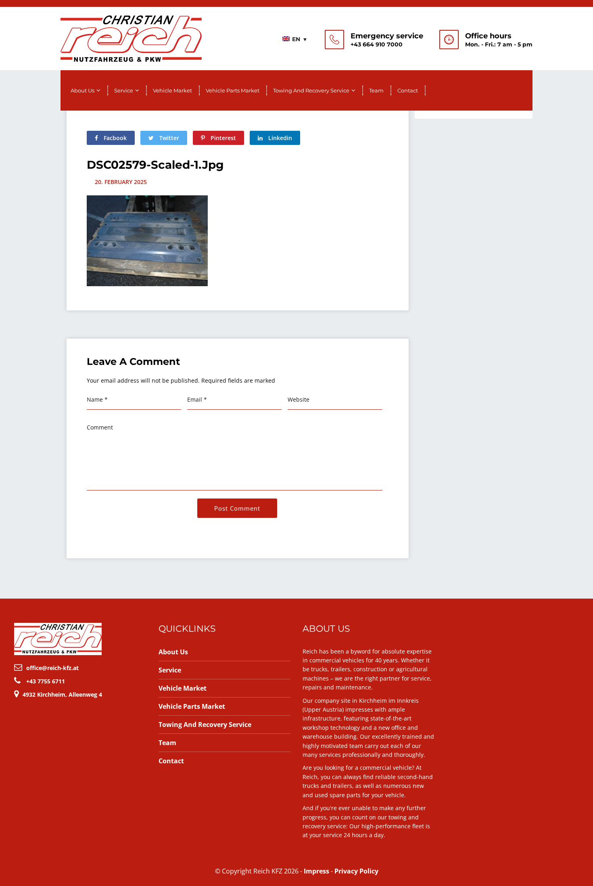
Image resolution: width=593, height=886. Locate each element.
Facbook (114, 138)
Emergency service (387, 35)
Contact (407, 90)
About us (82, 90)
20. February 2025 (121, 182)
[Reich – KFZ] (131, 37)
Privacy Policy (356, 871)
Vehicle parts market (232, 90)
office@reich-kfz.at (52, 668)
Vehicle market (172, 90)
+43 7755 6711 (45, 681)
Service (123, 90)
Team (376, 90)
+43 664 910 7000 (377, 44)
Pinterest (222, 138)
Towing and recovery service (311, 90)
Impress (316, 871)
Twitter (168, 138)
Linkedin (279, 138)
